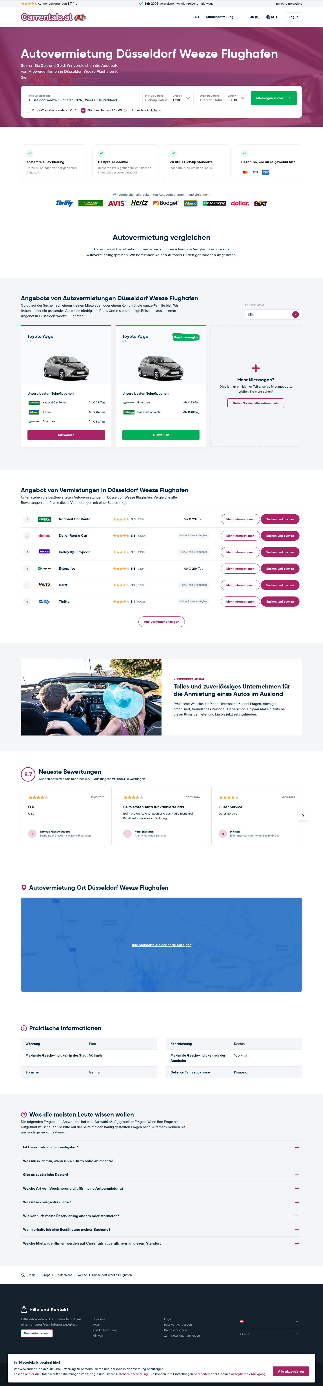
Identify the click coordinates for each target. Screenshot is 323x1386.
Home (31, 1275)
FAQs (96, 1324)
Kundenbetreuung (219, 16)
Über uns (99, 1319)
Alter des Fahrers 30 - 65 (104, 110)
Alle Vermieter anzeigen (161, 621)
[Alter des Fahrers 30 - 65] (83, 110)
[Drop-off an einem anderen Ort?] (28, 110)
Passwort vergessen (178, 1324)
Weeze (82, 1275)
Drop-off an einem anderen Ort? (53, 110)
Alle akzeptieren (291, 1371)
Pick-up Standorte (39, 96)
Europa (45, 1275)
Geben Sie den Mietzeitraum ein (256, 403)
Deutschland (64, 1275)
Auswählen (66, 435)
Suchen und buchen (280, 519)
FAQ (196, 16)
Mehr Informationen (240, 519)
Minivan (98, 1335)
